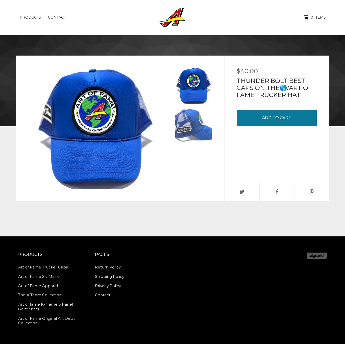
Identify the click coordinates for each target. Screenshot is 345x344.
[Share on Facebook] (277, 192)
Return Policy (108, 267)
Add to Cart (276, 117)
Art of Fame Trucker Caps (43, 267)
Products (30, 17)
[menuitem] (30, 17)
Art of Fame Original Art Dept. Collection (47, 321)
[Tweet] (242, 192)
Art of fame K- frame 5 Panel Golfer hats (45, 306)
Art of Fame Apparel (38, 285)
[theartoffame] (172, 17)
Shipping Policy (109, 276)
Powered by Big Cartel (317, 256)
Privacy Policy (108, 285)
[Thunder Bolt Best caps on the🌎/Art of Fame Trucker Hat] (193, 86)
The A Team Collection (40, 294)
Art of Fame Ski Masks (39, 276)
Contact (57, 17)
